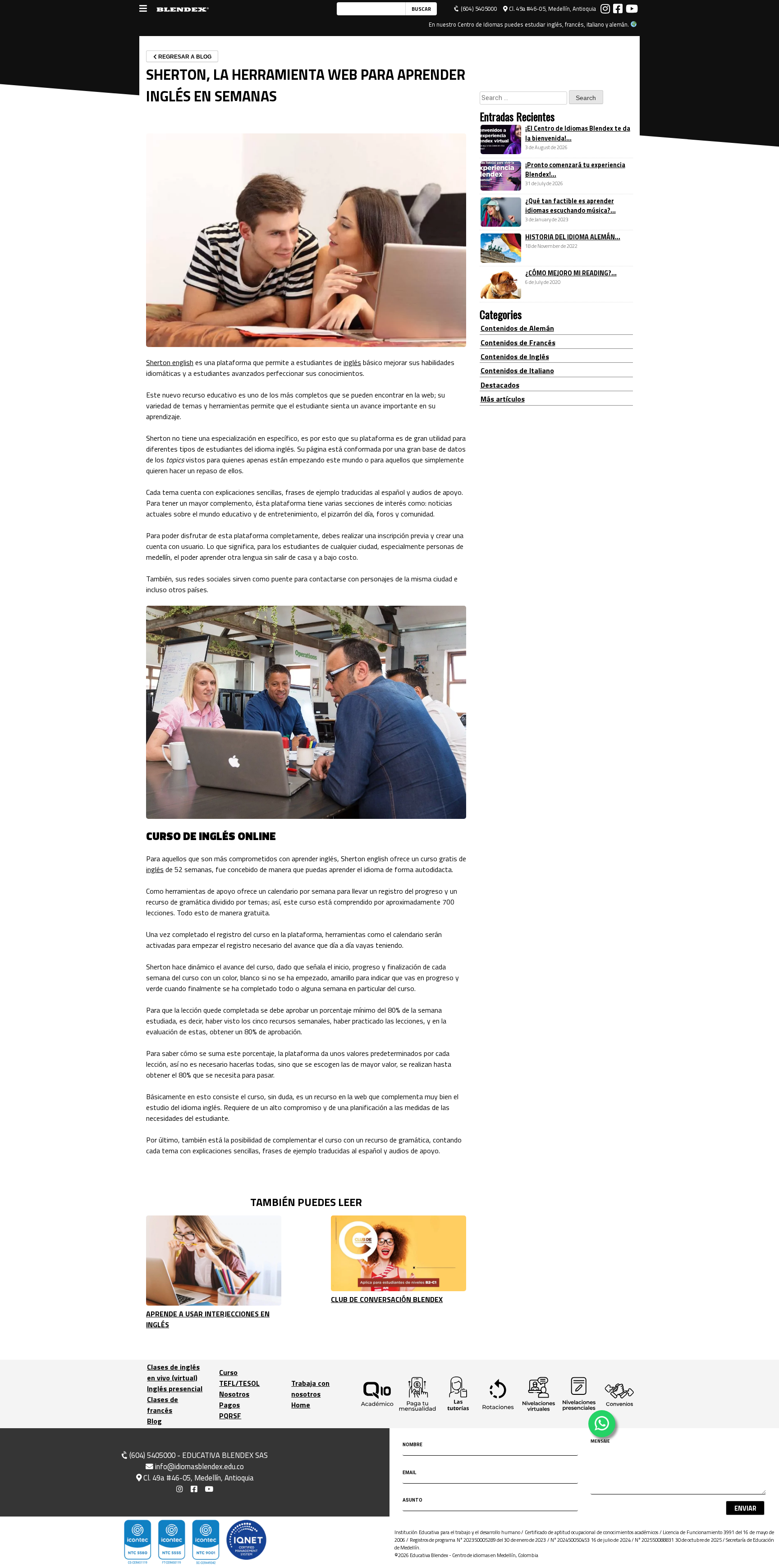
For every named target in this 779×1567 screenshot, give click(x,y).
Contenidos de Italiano (517, 370)
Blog (154, 1421)
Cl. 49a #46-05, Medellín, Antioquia (552, 9)
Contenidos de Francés (518, 342)
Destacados (500, 384)
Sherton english (169, 362)
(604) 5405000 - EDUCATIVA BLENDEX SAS (198, 1455)
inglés (352, 362)
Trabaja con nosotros (310, 1388)
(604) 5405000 (478, 9)
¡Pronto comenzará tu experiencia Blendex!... (575, 170)
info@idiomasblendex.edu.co (199, 1466)
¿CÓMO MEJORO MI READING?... (571, 274)
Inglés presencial (174, 1388)
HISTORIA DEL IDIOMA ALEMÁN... (572, 237)
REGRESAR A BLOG (184, 57)
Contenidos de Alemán (517, 328)
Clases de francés (162, 1405)
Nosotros (234, 1394)
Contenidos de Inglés (515, 356)
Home (300, 1404)
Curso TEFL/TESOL (239, 1378)
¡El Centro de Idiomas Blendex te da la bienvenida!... (577, 134)
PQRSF (230, 1415)
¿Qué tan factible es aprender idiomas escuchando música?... (570, 206)
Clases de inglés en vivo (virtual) (173, 1372)
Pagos (229, 1404)
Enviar (745, 1508)
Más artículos (503, 398)
